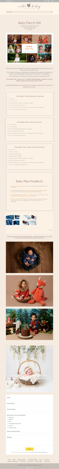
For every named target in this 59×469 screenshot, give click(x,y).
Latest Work (30, 461)
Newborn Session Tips (12, 461)
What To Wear (38, 461)
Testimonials (47, 461)
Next (51, 230)
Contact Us (47, 459)
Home (9, 459)
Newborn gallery (22, 459)
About (14, 459)
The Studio (22, 461)
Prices (40, 459)
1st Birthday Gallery (32, 459)
